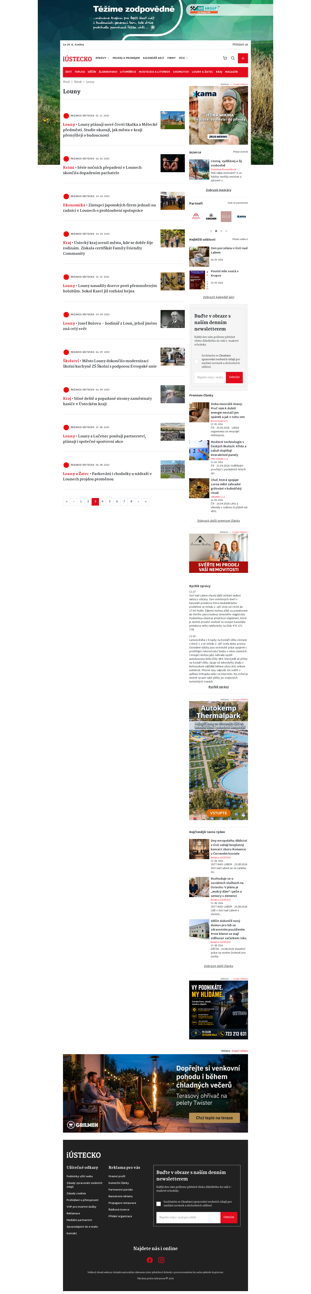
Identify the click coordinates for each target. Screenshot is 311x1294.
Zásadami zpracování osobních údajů (128, 658)
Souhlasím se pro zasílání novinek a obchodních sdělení (128, 659)
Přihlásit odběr (126, 671)
